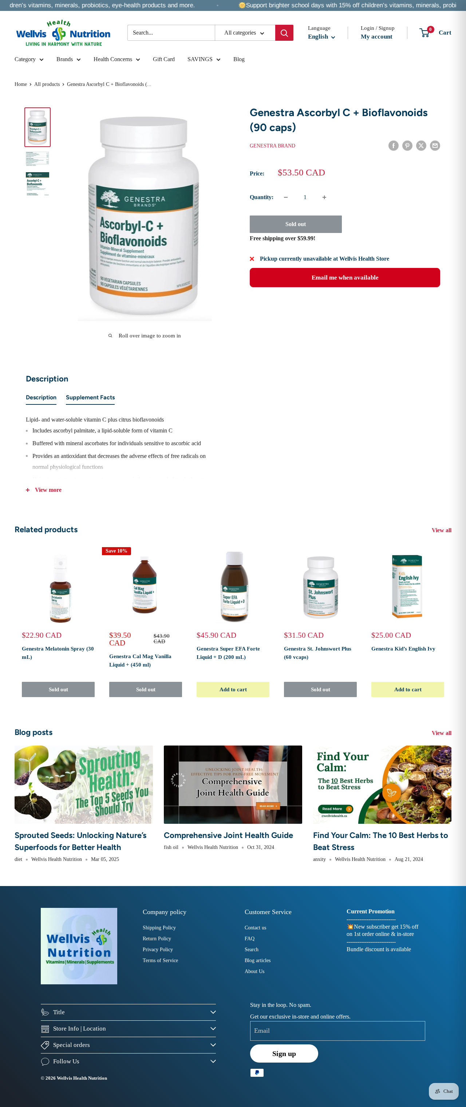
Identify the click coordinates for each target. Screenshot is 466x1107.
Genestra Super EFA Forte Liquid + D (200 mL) (228, 653)
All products (47, 84)
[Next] (451, 623)
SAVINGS (200, 59)
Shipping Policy (159, 927)
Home (21, 84)
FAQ (249, 938)
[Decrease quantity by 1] (285, 197)
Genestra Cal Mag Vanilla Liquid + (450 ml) (140, 660)
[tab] (41, 399)
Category (25, 59)
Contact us (255, 927)
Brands (64, 59)
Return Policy (157, 938)
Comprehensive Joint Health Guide (228, 835)
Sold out (295, 224)
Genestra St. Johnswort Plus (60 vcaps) (317, 653)
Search (251, 949)
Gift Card (164, 59)
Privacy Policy (158, 949)
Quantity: (261, 197)
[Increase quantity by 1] (324, 197)
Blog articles (257, 960)
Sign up (284, 1053)
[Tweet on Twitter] (421, 145)
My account (376, 36)
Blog (239, 59)
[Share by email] (435, 145)
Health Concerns (113, 59)
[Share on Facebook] (393, 145)
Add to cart (233, 689)
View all (442, 530)
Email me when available (345, 277)
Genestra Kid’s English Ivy (403, 649)
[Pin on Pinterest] (407, 145)
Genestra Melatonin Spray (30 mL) (58, 653)
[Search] (284, 33)
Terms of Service (160, 960)
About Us (254, 971)
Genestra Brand (272, 146)
